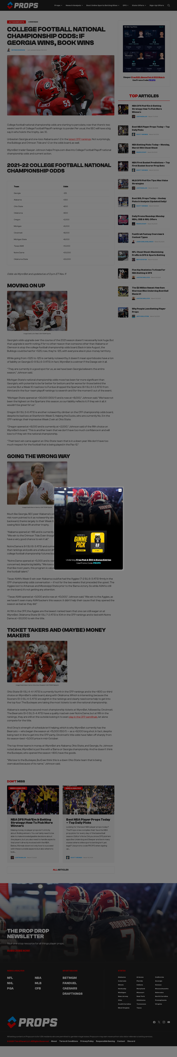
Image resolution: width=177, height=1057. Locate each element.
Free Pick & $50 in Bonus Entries (93, 560)
